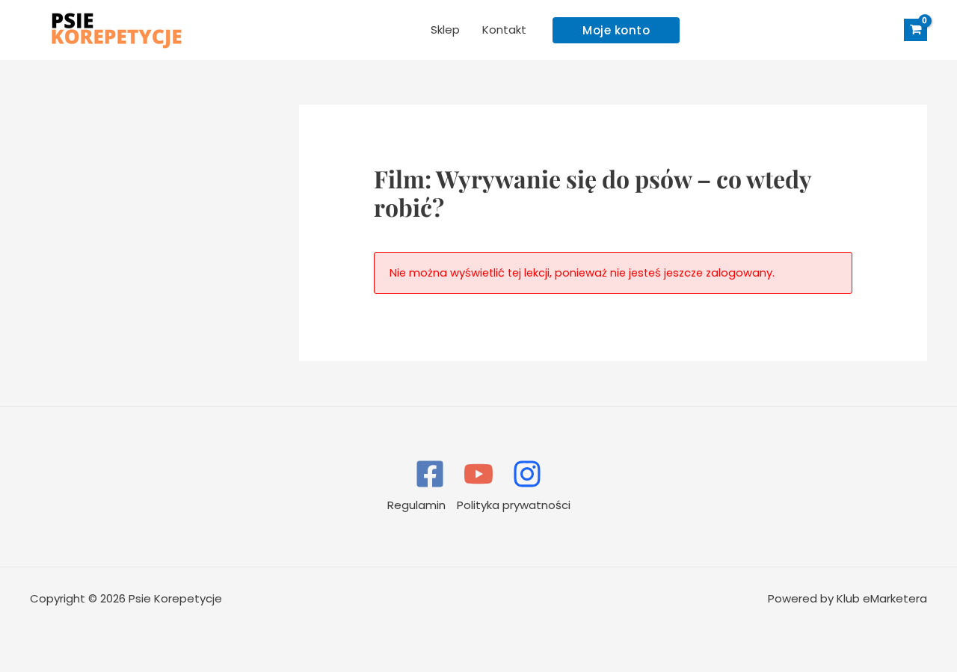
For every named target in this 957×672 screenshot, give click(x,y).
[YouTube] (478, 474)
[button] (616, 30)
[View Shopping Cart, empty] (915, 30)
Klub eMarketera (882, 598)
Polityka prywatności (513, 505)
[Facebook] (430, 474)
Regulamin (416, 505)
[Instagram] (527, 474)
